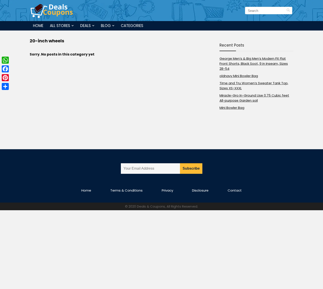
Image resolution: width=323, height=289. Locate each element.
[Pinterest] (5, 77)
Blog (106, 25)
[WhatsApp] (5, 60)
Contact (235, 190)
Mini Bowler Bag (232, 107)
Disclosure (200, 190)
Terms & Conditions (126, 190)
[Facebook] (5, 69)
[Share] (5, 86)
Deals (85, 25)
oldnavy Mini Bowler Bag (239, 76)
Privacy (167, 190)
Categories (132, 25)
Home (38, 25)
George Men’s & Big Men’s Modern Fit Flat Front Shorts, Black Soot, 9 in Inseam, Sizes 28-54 (254, 63)
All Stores (60, 25)
